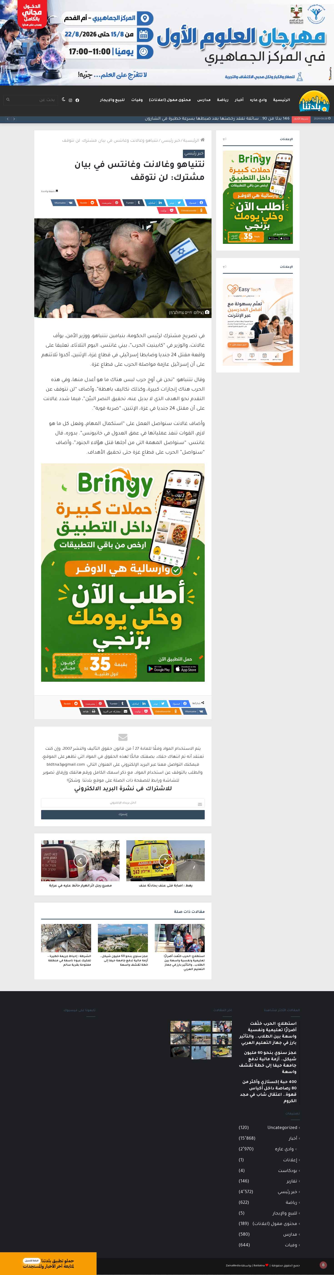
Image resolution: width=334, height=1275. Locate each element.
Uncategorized (282, 1128)
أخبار (239, 100)
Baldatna (259, 1266)
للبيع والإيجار (112, 100)
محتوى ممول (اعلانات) (170, 100)
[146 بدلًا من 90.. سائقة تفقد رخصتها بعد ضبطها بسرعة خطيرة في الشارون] (222, 1039)
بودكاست (287, 1171)
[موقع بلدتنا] (314, 100)
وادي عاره (258, 100)
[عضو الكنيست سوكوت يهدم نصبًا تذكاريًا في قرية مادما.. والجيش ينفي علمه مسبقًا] (201, 1052)
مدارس (204, 100)
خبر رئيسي (170, 141)
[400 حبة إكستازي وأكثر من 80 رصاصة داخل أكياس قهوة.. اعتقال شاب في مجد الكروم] (180, 1026)
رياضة (223, 100)
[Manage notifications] (323, 1265)
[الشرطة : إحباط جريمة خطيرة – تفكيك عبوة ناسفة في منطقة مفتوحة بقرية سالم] (66, 938)
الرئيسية (281, 100)
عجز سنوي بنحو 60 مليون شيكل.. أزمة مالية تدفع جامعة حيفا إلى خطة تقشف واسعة (124, 961)
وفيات (137, 100)
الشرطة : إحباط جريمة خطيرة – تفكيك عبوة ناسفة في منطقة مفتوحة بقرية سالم (69, 961)
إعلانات (290, 1160)
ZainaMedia (233, 1266)
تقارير (292, 1181)
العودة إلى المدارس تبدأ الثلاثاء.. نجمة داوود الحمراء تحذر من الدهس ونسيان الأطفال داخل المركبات (196, 119)
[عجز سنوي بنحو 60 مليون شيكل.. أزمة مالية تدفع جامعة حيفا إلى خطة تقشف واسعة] (123, 938)
